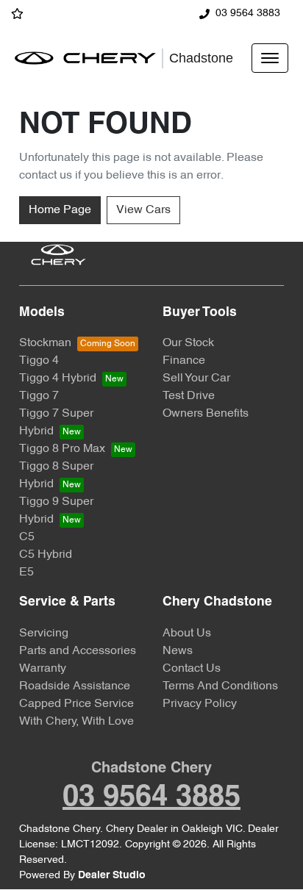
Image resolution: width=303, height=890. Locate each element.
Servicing (43, 633)
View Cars (143, 210)
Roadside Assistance (74, 686)
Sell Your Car (196, 378)
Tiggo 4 (39, 361)
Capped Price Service (76, 704)
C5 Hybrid (45, 555)
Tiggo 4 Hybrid (57, 378)
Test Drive (189, 396)
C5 (27, 537)
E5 (26, 572)
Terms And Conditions (220, 686)
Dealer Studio (112, 875)
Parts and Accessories (77, 651)
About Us (187, 633)
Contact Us (192, 669)
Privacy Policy (200, 704)
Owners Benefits (206, 414)
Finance (184, 361)
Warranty (42, 669)
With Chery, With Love (76, 722)
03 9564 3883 (247, 13)
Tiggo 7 (39, 396)
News (178, 651)
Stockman (45, 343)
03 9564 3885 (151, 797)
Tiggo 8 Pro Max (62, 449)
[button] (270, 58)
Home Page (60, 210)
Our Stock (188, 343)
